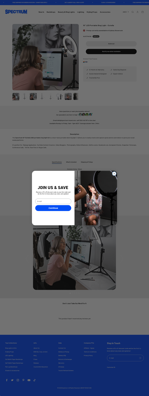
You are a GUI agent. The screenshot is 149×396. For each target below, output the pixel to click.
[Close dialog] (114, 174)
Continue (53, 208)
